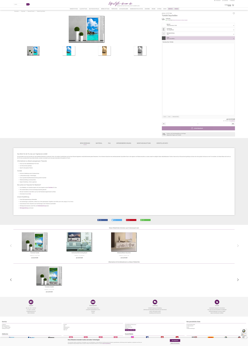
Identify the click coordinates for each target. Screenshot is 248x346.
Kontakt (65, 324)
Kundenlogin (225, 0)
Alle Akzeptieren (175, 340)
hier (30, 194)
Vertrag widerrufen (130, 330)
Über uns (65, 329)
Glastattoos (83, 8)
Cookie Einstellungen (191, 328)
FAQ (109, 143)
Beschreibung (85, 143)
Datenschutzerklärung (106, 343)
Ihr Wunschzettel (190, 325)
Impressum (65, 328)
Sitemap (126, 328)
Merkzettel (233, 0)
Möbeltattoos (105, 8)
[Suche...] (28, 4)
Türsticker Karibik (34, 252)
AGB (64, 325)
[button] (164, 123)
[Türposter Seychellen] (87, 29)
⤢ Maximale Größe (175, 116)
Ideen (164, 8)
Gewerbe (147, 8)
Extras (159, 8)
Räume (153, 8)
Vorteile (217, 305)
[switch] (243, 337)
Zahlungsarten (93, 305)
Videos (176, 8)
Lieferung (155, 305)
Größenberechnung (123, 143)
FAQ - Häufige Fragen (6, 327)
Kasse (188, 327)
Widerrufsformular (128, 327)
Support (31, 305)
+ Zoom (164, 116)
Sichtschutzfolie (94, 8)
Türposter (114, 8)
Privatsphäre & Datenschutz (130, 324)
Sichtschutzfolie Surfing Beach (79, 252)
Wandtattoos (74, 8)
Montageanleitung (144, 143)
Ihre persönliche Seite (191, 324)
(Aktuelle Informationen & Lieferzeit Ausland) (180, 20)
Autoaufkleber (123, 8)
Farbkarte (4, 324)
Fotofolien (50, 187)
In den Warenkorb (198, 128)
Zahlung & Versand (6, 328)
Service (170, 8)
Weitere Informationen (175, 343)
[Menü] (246, 329)
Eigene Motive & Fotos (136, 8)
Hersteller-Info (162, 143)
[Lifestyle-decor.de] (124, 3)
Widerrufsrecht (128, 325)
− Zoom (169, 116)
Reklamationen (66, 327)
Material (99, 143)
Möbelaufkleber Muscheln (124, 252)
